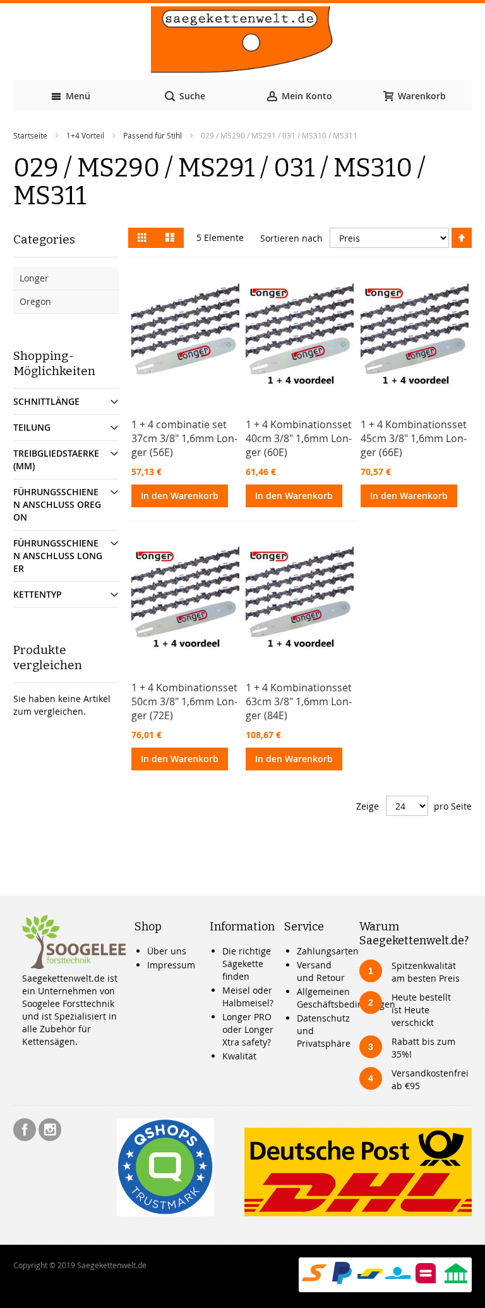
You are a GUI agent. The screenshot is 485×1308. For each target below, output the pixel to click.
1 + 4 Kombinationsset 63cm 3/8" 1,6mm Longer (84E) (299, 701)
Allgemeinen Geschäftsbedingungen (346, 997)
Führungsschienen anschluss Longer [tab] (57, 555)
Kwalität (239, 1056)
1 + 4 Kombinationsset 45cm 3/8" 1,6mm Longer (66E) (414, 438)
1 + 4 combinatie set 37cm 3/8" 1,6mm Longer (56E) (184, 438)
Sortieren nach (291, 238)
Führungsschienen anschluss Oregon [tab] (57, 504)
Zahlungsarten (328, 951)
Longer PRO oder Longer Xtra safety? (247, 1029)
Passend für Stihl (152, 135)
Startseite (30, 135)
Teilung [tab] (32, 427)
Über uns (166, 951)
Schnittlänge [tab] (46, 401)
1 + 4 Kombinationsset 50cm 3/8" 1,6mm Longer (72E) (184, 701)
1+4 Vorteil (85, 135)
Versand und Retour (321, 971)
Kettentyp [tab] (37, 594)
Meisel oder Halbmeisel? (247, 996)
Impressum (171, 965)
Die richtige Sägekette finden (246, 963)
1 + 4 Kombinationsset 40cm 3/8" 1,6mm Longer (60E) (299, 438)
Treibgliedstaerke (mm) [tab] (56, 459)
